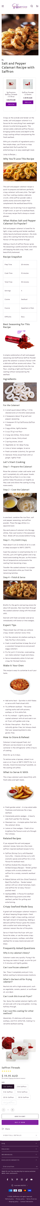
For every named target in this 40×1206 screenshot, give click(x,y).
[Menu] (3, 6)
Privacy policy (20, 1199)
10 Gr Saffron (22, 1092)
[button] (31, 6)
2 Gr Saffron (21, 1087)
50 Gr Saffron (23, 1097)
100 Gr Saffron (9, 1103)
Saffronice (16, 1196)
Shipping (11, 1078)
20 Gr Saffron (8, 1097)
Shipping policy (13, 1201)
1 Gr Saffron (7, 1087)
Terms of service (32, 1199)
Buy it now (20, 1122)
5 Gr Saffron (8, 1092)
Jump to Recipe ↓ (10, 154)
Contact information (26, 1201)
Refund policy (9, 1199)
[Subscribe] (37, 1166)
